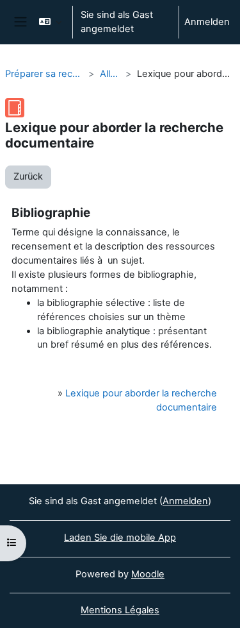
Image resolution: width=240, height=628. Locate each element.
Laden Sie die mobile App (120, 537)
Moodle (147, 574)
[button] (50, 22)
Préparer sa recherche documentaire (44, 74)
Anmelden (207, 22)
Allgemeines (110, 74)
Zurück (28, 176)
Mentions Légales (120, 610)
